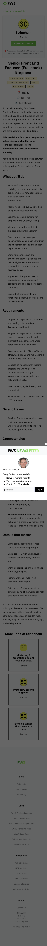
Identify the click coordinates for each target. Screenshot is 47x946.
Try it (39, 490)
